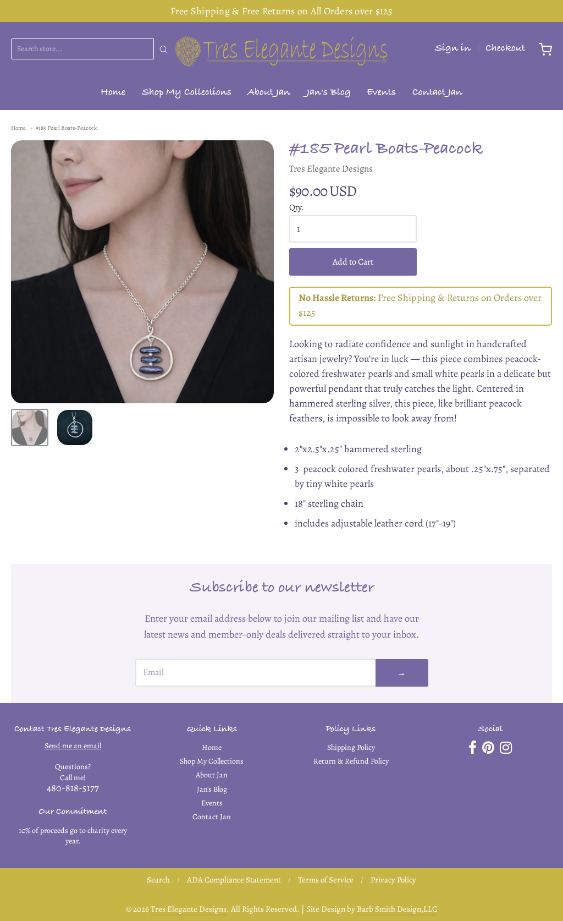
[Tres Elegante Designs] (281, 50)
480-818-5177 (73, 787)
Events (381, 93)
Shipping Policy (351, 747)
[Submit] (163, 50)
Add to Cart (353, 262)
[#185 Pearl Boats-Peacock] (29, 427)
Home (113, 93)
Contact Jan (437, 93)
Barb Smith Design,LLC (397, 908)
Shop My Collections (186, 93)
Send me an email (73, 746)
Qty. (296, 207)
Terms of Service (326, 879)
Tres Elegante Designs (331, 168)
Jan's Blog (329, 93)
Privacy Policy (393, 879)
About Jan (268, 93)
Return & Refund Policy (351, 761)
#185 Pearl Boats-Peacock (66, 128)
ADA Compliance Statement (234, 879)
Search (158, 879)
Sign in (453, 49)
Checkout (505, 49)
